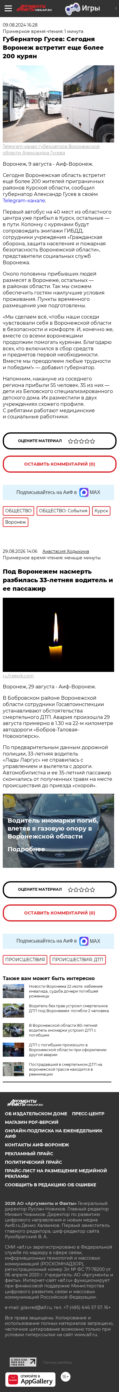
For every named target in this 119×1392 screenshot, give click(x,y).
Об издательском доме (36, 1113)
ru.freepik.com (18, 676)
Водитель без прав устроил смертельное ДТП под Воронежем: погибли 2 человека (69, 1008)
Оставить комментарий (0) (59, 464)
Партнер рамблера (57, 1362)
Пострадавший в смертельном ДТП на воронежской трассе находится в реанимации (65, 1069)
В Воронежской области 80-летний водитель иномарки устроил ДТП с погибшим (63, 1030)
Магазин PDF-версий (32, 1122)
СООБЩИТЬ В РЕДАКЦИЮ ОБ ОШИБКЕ (50, 1185)
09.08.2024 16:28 (20, 25)
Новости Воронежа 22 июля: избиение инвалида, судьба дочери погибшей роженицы (66, 991)
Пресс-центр (88, 1113)
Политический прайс (33, 1162)
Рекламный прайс (29, 1153)
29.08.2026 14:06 (20, 551)
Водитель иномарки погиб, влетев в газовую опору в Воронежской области (53, 828)
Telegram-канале (24, 201)
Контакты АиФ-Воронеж (37, 1145)
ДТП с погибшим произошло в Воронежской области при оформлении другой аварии (67, 1050)
